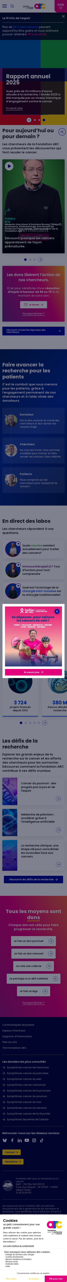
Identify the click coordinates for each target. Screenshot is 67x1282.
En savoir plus (31, 672)
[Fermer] (57, 611)
